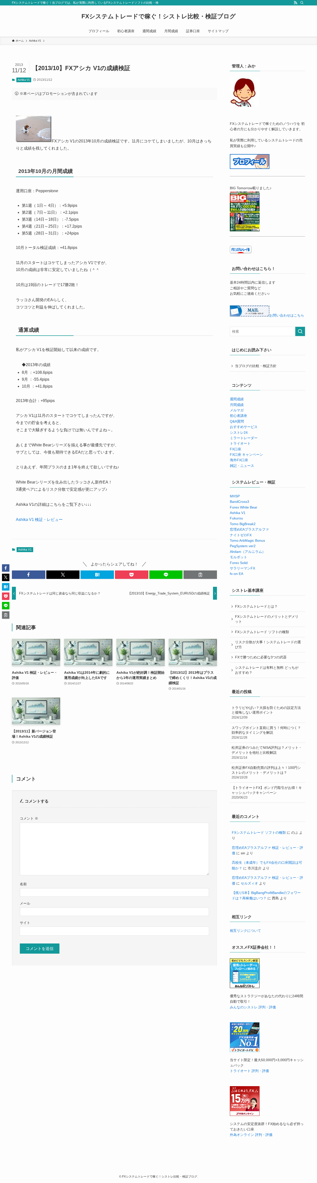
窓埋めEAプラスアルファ (249, 529)
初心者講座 (238, 416)
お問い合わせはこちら (286, 315)
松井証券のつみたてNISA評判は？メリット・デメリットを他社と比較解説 (267, 752)
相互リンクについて (245, 931)
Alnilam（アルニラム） (247, 552)
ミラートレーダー (244, 438)
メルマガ (237, 410)
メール (25, 903)
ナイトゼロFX (241, 535)
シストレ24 (239, 432)
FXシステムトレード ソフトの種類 (262, 632)
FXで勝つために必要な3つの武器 (261, 657)
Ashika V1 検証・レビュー (39, 519)
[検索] (302, 2)
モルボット (238, 557)
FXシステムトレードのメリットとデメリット (266, 619)
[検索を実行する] (300, 331)
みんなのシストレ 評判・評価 (253, 1007)
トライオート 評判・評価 (249, 1071)
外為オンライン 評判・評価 (251, 1135)
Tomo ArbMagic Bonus (247, 540)
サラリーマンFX (242, 568)
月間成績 (237, 405)
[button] (28, 574)
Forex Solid (239, 563)
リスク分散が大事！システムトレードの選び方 (268, 644)
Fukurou (236, 518)
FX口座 (235, 449)
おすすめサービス (244, 427)
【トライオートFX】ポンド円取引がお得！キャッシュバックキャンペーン (267, 792)
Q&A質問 (237, 421)
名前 (23, 884)
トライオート (240, 443)
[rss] (295, 2)
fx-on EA (236, 574)
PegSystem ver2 (243, 546)
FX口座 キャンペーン (246, 455)
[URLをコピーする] (200, 574)
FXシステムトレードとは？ (256, 606)
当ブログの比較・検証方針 (256, 366)
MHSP (235, 496)
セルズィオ (249, 883)
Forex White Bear (243, 507)
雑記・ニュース (242, 466)
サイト (25, 923)
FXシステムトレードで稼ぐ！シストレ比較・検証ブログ (158, 16)
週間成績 (237, 399)
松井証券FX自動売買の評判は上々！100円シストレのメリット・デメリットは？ (266, 772)
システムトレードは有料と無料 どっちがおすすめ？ (266, 670)
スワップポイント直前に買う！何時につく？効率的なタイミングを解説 (266, 732)
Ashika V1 (24, 79)
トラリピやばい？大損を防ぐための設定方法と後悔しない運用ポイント (266, 712)
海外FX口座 (239, 460)
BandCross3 (239, 502)
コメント (29, 818)
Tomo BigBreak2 (243, 524)
